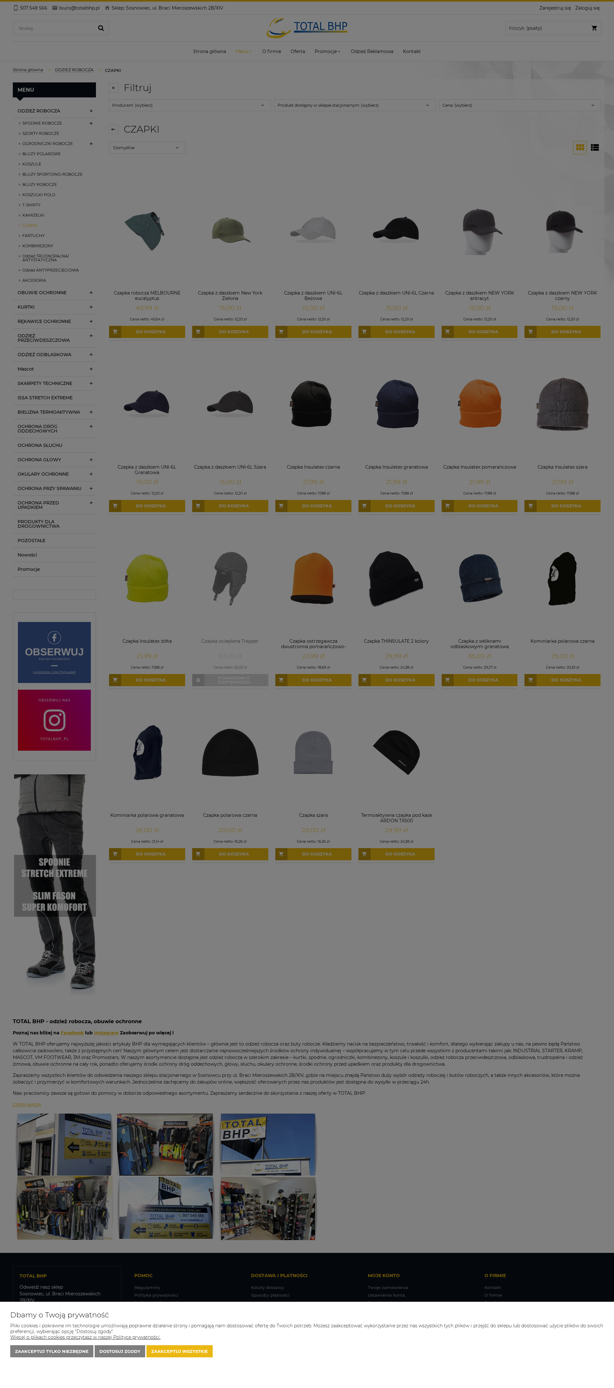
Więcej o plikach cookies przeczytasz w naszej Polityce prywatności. (85, 1337)
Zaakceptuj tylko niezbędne (52, 1351)
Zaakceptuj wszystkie (179, 1351)
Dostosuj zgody (119, 1351)
